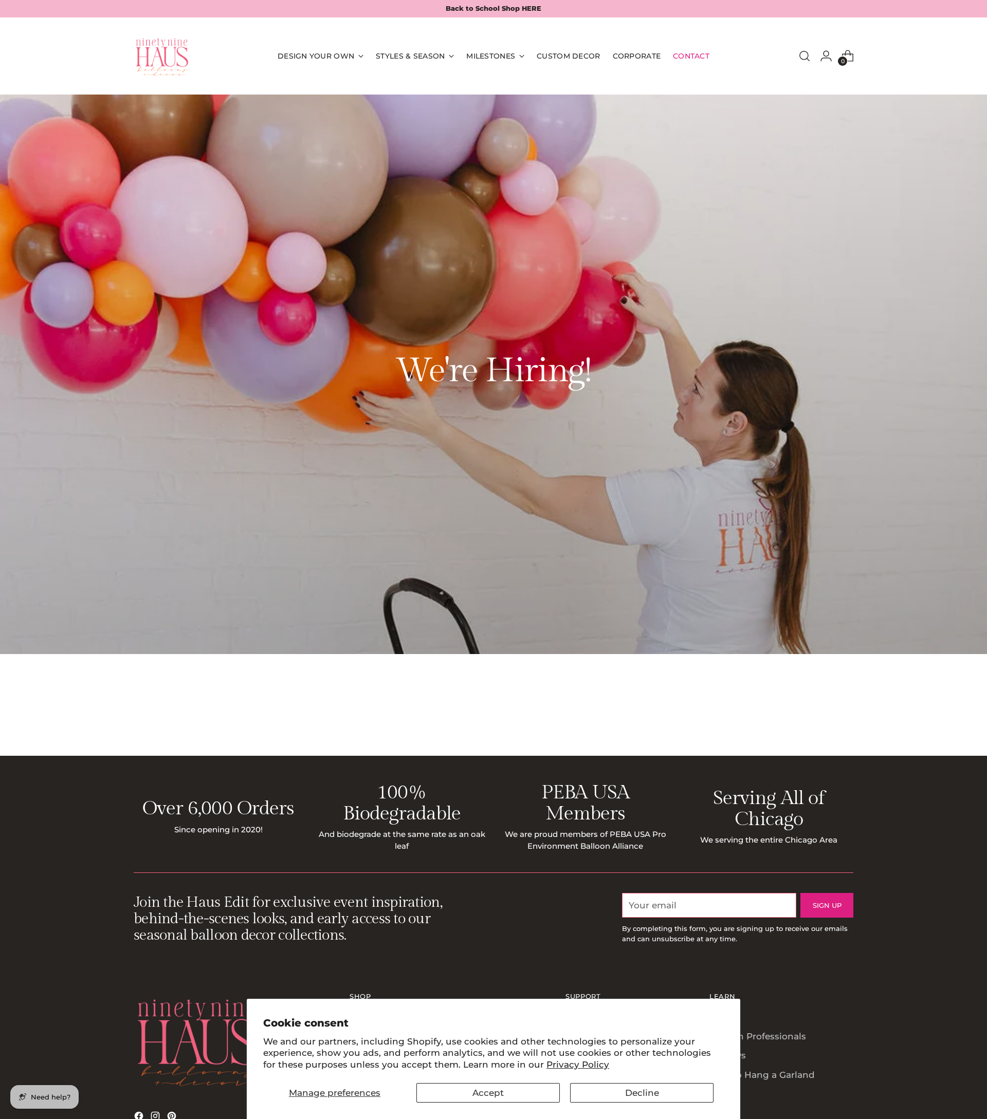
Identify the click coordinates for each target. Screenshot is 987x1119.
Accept (488, 1093)
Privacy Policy (577, 1064)
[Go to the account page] (826, 56)
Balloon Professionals (757, 1036)
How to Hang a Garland (762, 1075)
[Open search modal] (804, 56)
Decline (642, 1093)
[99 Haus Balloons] (162, 56)
